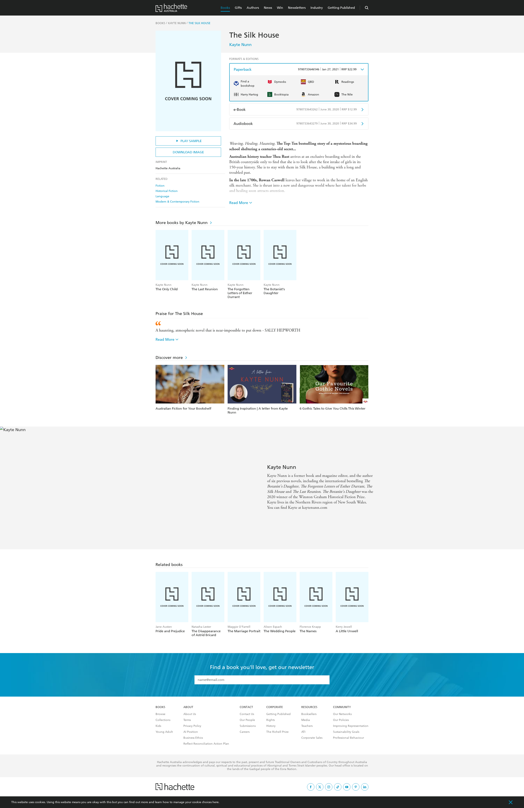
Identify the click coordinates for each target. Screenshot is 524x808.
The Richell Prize (277, 732)
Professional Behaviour (348, 737)
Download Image (188, 152)
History (271, 726)
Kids (158, 726)
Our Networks (342, 714)
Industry (317, 8)
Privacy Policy (192, 726)
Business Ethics (193, 737)
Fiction (160, 185)
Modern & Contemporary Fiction (177, 201)
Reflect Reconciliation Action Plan (206, 743)
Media (305, 720)
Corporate (274, 707)
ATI (303, 732)
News (268, 8)
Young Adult (164, 732)
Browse (160, 714)
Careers (245, 732)
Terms (187, 720)
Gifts (238, 8)
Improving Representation (350, 726)
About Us (189, 714)
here (215, 802)
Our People (247, 720)
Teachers (307, 726)
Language (162, 196)
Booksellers (308, 714)
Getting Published (341, 8)
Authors (253, 8)
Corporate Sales (311, 737)
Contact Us (247, 714)
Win (280, 8)
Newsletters (297, 8)
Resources (309, 707)
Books (225, 8)
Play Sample (191, 141)
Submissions (248, 726)
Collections (163, 720)
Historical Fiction (167, 191)
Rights (270, 720)
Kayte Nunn (240, 44)
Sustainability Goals (346, 732)
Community (342, 707)
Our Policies (341, 720)
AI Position (190, 732)
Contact (246, 707)
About (188, 707)
